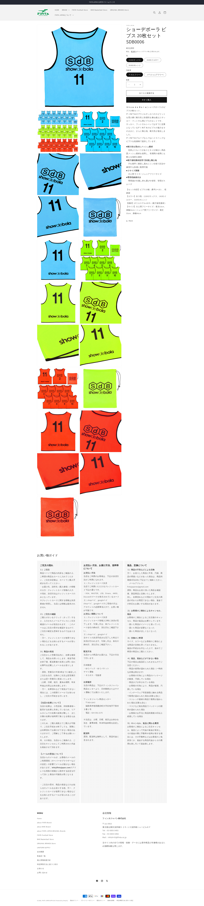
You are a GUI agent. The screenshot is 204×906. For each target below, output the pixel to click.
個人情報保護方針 (44, 860)
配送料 (133, 51)
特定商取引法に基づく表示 (47, 864)
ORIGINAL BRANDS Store (46, 843)
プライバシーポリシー (88, 900)
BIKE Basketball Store (45, 839)
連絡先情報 (110, 900)
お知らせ (40, 868)
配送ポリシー (101, 900)
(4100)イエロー (153, 60)
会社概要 (40, 852)
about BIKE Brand (44, 827)
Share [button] (131, 221)
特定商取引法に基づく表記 (125, 900)
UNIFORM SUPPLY (43, 848)
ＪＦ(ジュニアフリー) (155, 75)
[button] (65, 9)
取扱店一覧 (41, 856)
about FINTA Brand (44, 823)
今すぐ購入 (146, 100)
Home (39, 818)
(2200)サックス (135, 60)
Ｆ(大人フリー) (134, 75)
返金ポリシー (74, 900)
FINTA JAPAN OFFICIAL (48, 900)
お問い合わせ (42, 873)
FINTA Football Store (45, 835)
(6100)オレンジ (135, 65)
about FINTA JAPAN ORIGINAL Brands (51, 831)
